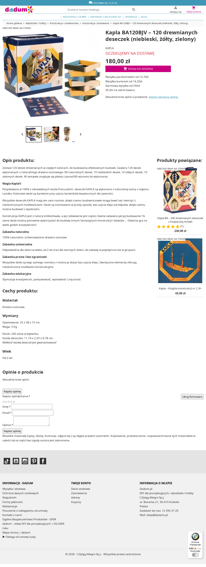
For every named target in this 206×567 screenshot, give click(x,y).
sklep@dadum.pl (157, 515)
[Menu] (201, 533)
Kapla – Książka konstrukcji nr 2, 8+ (180, 288)
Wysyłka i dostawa (14, 489)
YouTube (16, 461)
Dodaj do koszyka (138, 69)
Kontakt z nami (12, 515)
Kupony (76, 502)
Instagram (25, 461)
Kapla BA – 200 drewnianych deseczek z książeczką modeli (180, 219)
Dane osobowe (80, 489)
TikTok (7, 461)
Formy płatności (12, 502)
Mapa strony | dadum (16, 532)
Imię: (6, 406)
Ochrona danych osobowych (20, 493)
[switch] (195, 555)
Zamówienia (79, 493)
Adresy (75, 497)
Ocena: (24, 396)
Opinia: (7, 425)
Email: (7, 413)
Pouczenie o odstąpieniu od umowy (25, 510)
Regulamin (9, 497)
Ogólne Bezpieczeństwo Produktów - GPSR (29, 519)
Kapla (109, 48)
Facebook (43, 461)
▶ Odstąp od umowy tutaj (18, 537)
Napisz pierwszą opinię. (163, 97)
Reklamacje (9, 506)
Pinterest (34, 461)
